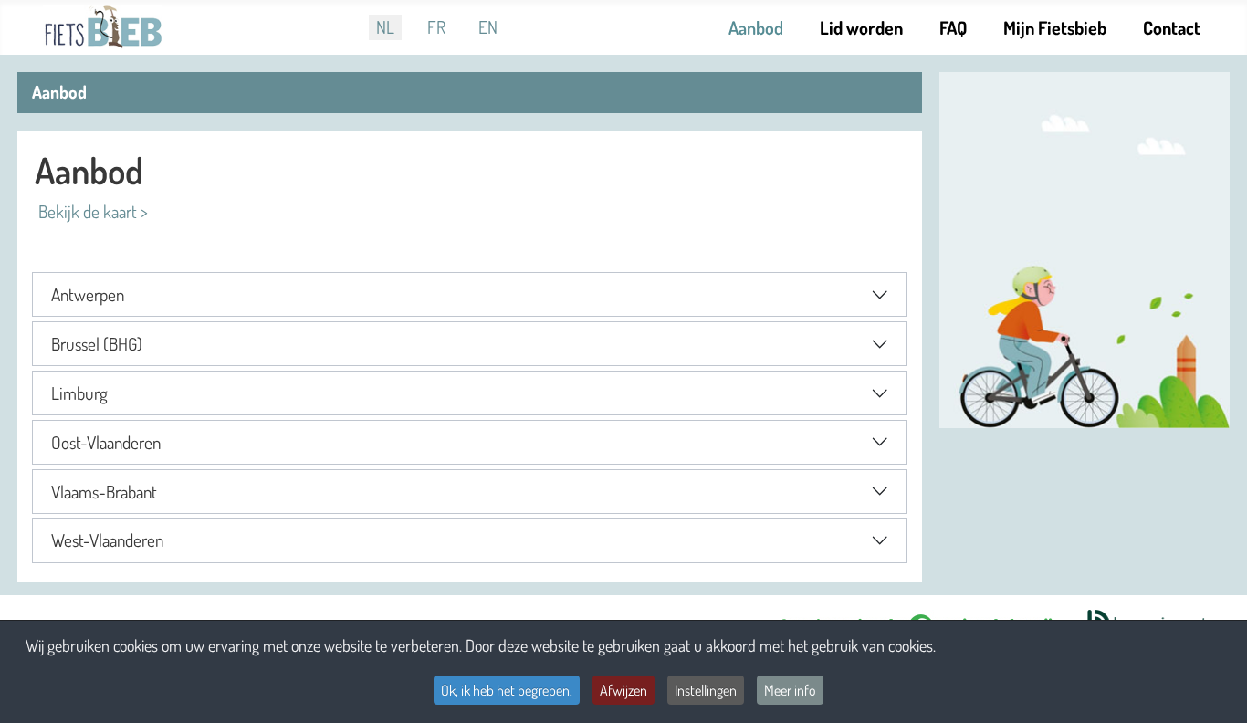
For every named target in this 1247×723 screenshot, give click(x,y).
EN (488, 27)
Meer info (790, 690)
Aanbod (755, 27)
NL (385, 27)
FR (436, 27)
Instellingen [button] (706, 690)
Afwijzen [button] (623, 690)
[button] (469, 294)
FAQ (953, 27)
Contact (1171, 27)
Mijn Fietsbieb (1054, 27)
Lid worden (861, 27)
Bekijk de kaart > (91, 211)
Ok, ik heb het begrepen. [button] (506, 690)
